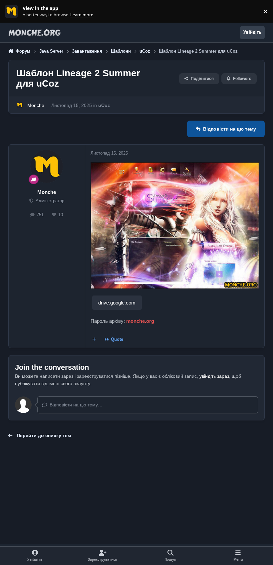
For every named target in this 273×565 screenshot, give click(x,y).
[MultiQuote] (94, 339)
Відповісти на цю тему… (75, 404)
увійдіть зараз (214, 376)
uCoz (104, 105)
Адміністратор (49, 201)
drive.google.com (117, 302)
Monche (35, 105)
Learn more (13, 11)
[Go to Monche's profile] (19, 105)
